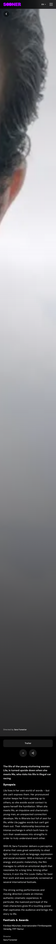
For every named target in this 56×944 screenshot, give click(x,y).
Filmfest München (12, 925)
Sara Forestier (20, 729)
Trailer (28, 743)
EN (42, 4)
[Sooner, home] (12, 4)
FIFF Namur (18, 929)
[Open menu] (51, 4)
